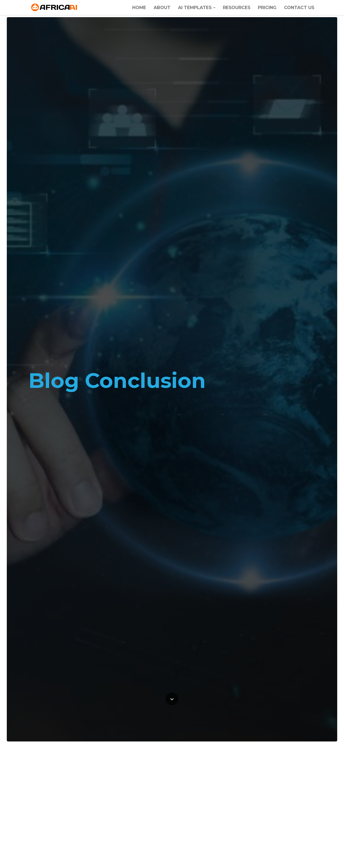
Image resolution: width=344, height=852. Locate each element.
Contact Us (299, 7)
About (162, 7)
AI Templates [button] (195, 7)
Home (139, 7)
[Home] (54, 7)
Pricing (267, 7)
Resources (236, 7)
